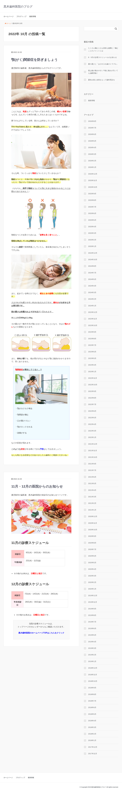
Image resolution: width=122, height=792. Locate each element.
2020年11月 (92, 523)
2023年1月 (92, 372)
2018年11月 (92, 675)
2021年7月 (92, 470)
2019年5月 (92, 635)
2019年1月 (92, 661)
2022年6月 (92, 411)
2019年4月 (92, 642)
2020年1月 (92, 589)
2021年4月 (92, 490)
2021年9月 (92, 464)
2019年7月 (92, 622)
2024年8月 (92, 266)
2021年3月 (92, 497)
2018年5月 (92, 714)
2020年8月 (92, 543)
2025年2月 (92, 240)
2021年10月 (92, 457)
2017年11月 (92, 754)
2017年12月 (92, 747)
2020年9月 (92, 536)
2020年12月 (92, 516)
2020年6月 (92, 556)
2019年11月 (92, 602)
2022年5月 (92, 418)
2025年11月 (92, 180)
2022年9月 (92, 391)
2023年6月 (92, 352)
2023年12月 (92, 312)
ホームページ (9, 16)
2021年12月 (92, 444)
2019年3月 (92, 648)
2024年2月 (92, 299)
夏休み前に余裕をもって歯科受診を (101, 80)
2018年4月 (92, 721)
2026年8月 (92, 121)
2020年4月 (92, 569)
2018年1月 (92, 740)
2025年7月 (92, 207)
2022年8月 (92, 398)
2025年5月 (92, 220)
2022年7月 (92, 404)
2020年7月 (92, 549)
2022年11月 (92, 378)
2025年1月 (92, 246)
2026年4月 (92, 147)
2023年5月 (92, 358)
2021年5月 (92, 483)
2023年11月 (92, 319)
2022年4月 (92, 424)
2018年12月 (92, 668)
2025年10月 (92, 187)
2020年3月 (92, 576)
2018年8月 (92, 694)
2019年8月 (92, 615)
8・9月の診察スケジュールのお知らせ (102, 57)
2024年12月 (92, 253)
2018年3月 (92, 727)
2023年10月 (92, 325)
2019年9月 (92, 609)
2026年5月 (92, 141)
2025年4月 (92, 227)
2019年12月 (92, 595)
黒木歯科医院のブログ (18, 6)
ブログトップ (21, 16)
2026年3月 (92, 154)
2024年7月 (92, 273)
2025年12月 (92, 174)
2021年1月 (92, 510)
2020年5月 (92, 563)
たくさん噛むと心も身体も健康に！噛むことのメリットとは (103, 49)
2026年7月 (92, 128)
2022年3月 (92, 431)
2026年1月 (92, 167)
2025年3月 (92, 233)
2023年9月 (92, 332)
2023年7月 (92, 345)
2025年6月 (92, 213)
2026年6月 (92, 134)
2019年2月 (92, 655)
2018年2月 (92, 734)
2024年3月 (92, 292)
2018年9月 (92, 688)
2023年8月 (92, 339)
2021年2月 (92, 503)
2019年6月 (92, 628)
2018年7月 (92, 701)
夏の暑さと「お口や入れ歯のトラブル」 (103, 64)
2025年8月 (92, 200)
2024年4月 (92, 286)
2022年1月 (92, 437)
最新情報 (32, 16)
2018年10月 (92, 681)
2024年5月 (92, 279)
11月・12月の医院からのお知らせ (37, 486)
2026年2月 (92, 161)
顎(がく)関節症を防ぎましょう (34, 59)
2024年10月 (92, 259)
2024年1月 (92, 306)
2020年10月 (92, 530)
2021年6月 (92, 477)
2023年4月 (92, 365)
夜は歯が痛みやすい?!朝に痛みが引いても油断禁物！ (103, 72)
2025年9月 (92, 194)
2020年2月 (92, 582)
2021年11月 (92, 450)
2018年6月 (92, 707)
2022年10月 (92, 385)
